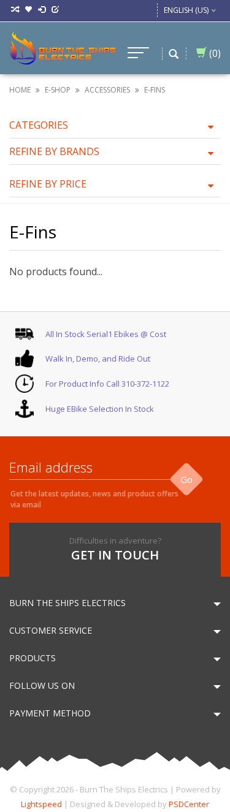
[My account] (41, 10)
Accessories (107, 90)
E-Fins (154, 90)
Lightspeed (41, 804)
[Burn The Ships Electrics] (62, 47)
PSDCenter (189, 804)
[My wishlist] (28, 10)
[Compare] (14, 10)
